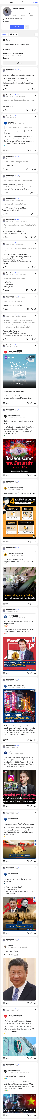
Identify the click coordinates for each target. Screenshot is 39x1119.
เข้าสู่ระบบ (34, 2)
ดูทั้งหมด (19, 63)
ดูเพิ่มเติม (5, 85)
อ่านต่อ (30, 398)
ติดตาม (17, 27)
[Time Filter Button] (36, 34)
